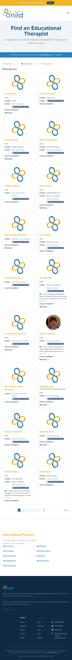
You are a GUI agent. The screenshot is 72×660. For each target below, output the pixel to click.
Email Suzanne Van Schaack (20, 341)
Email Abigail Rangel (53, 396)
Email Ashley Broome (53, 436)
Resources (41, 626)
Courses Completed (11, 110)
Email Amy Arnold (52, 245)
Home (22, 622)
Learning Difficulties (52, 653)
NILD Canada (8, 546)
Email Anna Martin (18, 104)
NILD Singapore (43, 560)
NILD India (41, 555)
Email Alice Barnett (52, 288)
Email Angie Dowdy (18, 150)
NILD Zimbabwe (9, 555)
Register (50, 3)
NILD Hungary (8, 551)
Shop (39, 634)
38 (44, 510)
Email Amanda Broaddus (54, 150)
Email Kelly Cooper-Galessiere (21, 239)
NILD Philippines (9, 560)
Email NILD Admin (53, 479)
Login (39, 630)
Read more (42, 301)
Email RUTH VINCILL (19, 485)
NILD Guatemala (9, 565)
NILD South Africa (44, 551)
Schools (22, 634)
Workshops (8, 113)
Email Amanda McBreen (19, 439)
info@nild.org (58, 630)
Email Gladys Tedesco (18, 193)
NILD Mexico (42, 546)
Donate (22, 638)
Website (14, 196)
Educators (23, 626)
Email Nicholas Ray (52, 199)
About (39, 622)
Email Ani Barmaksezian (19, 282)
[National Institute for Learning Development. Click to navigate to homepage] (13, 13)
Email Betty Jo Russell (53, 341)
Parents (22, 630)
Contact (40, 638)
